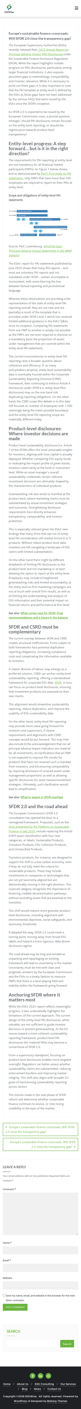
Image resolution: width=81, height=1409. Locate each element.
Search (13, 1332)
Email (7, 1260)
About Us (22, 1383)
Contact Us (54, 1388)
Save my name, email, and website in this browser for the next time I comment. (40, 1298)
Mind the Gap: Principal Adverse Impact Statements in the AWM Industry (40, 250)
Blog (25, 1388)
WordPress (21, 1400)
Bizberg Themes (57, 1400)
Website (7, 1278)
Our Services (68, 1383)
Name (7, 1242)
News (37, 1388)
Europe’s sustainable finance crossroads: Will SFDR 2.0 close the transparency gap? (39, 1129)
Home (7, 1383)
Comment (9, 1189)
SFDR (58, 682)
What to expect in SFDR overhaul (42, 797)
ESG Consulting (44, 1383)
